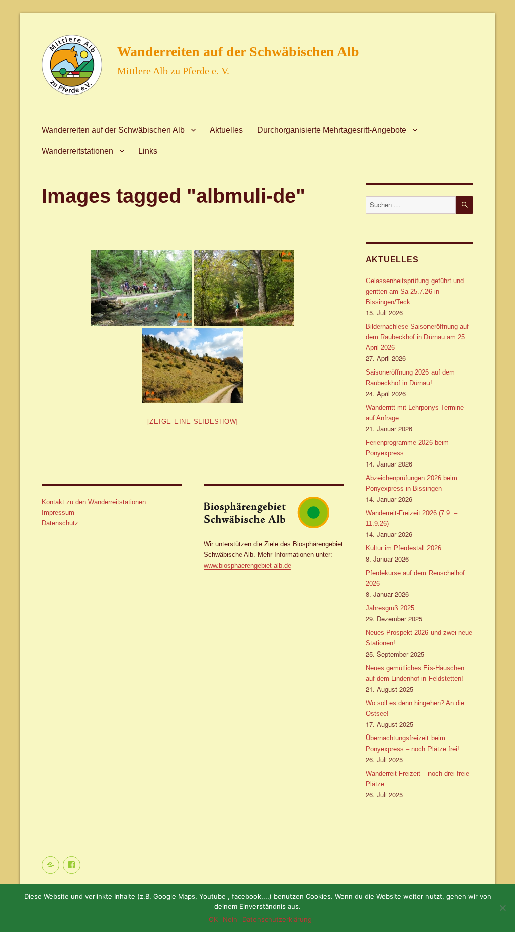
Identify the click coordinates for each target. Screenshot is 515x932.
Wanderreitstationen (77, 151)
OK (213, 919)
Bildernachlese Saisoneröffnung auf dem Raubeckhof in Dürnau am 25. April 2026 (417, 337)
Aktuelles (226, 130)
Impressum (58, 512)
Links (147, 151)
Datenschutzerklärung (277, 919)
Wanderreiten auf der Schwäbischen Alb (238, 51)
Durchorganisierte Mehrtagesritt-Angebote (331, 130)
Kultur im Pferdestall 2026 (403, 548)
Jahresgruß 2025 (390, 608)
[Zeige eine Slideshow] (193, 421)
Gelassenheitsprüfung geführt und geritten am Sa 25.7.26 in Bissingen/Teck (415, 291)
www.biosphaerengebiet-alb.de (247, 565)
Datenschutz (60, 523)
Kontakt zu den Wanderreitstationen (94, 502)
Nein (230, 919)
